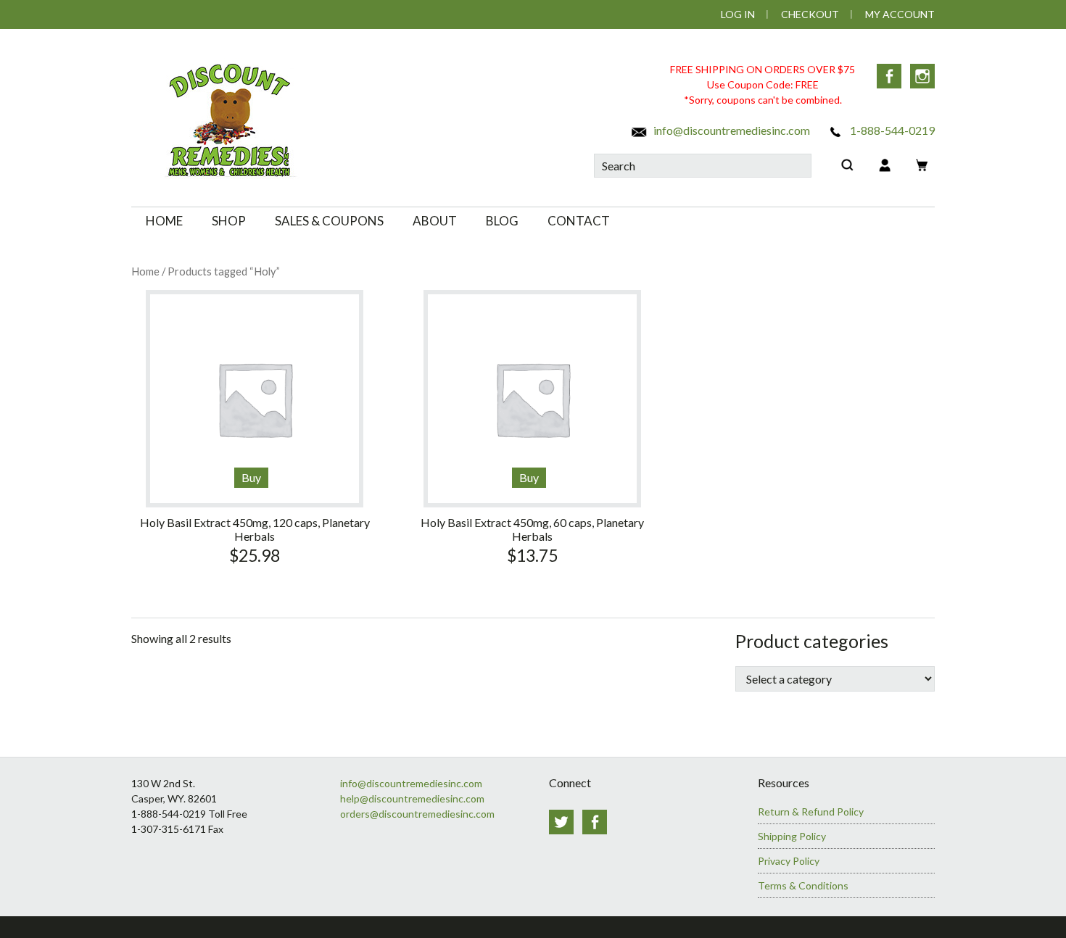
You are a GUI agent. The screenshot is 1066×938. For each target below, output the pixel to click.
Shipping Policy (792, 836)
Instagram (922, 76)
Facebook (889, 76)
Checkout (810, 14)
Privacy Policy (788, 861)
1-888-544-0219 (891, 130)
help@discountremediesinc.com (412, 798)
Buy (251, 477)
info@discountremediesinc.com (730, 130)
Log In (738, 14)
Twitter (561, 822)
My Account (900, 14)
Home (145, 271)
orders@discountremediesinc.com (417, 814)
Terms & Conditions (803, 885)
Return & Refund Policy (811, 811)
